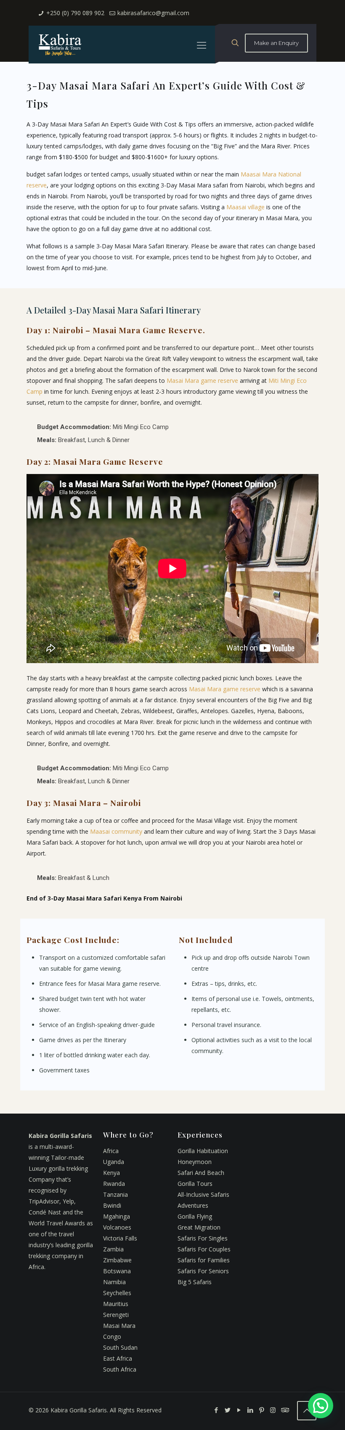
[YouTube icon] (238, 1410)
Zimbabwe (117, 1260)
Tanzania (115, 1194)
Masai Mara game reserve (202, 380)
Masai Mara (119, 1326)
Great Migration (199, 1227)
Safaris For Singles (203, 1238)
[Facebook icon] (216, 1410)
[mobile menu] (201, 44)
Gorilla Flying (195, 1216)
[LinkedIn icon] (250, 1410)
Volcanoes (117, 1227)
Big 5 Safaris (195, 1282)
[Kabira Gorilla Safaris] (60, 44)
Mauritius (115, 1304)
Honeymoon (195, 1162)
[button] (320, 1405)
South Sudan (120, 1347)
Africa (111, 1151)
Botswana (117, 1271)
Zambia (113, 1249)
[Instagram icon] (272, 1410)
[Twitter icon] (227, 1410)
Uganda (113, 1162)
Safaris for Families (204, 1260)
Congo (112, 1336)
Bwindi (112, 1205)
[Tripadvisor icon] (284, 1410)
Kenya (111, 1173)
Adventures (193, 1205)
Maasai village (245, 207)
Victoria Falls (120, 1238)
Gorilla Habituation (203, 1151)
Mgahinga (116, 1216)
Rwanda (114, 1184)
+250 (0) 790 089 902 (75, 13)
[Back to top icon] (306, 1410)
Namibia (114, 1282)
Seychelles (117, 1293)
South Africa (119, 1369)
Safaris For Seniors (203, 1271)
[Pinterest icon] (261, 1410)
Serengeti (116, 1315)
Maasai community (116, 831)
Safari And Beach (201, 1173)
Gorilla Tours (195, 1184)
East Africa (117, 1358)
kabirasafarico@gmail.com (153, 13)
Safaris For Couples (204, 1249)
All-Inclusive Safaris (203, 1194)
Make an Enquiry (276, 43)
